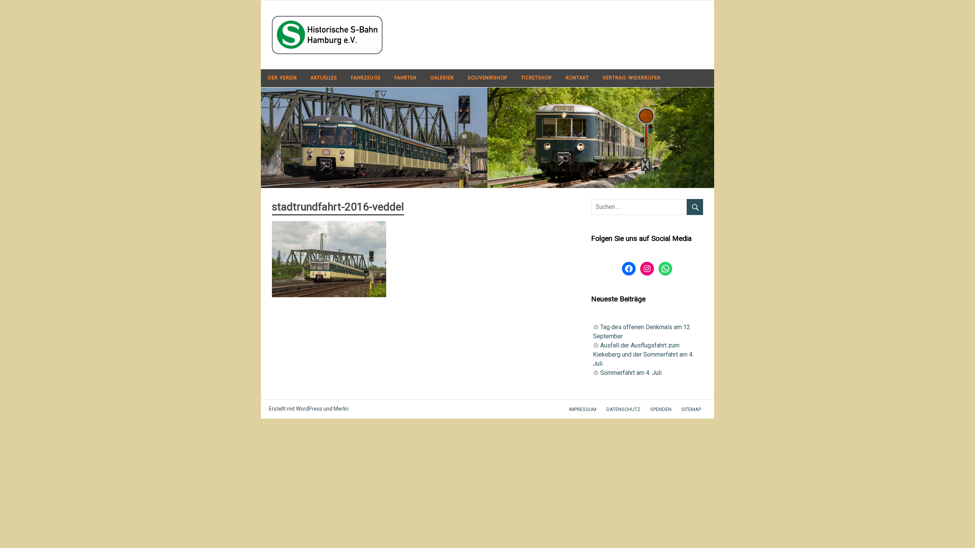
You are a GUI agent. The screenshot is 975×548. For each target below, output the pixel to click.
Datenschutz (623, 409)
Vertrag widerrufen (631, 77)
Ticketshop (536, 77)
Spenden (660, 409)
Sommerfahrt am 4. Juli (631, 372)
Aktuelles (323, 77)
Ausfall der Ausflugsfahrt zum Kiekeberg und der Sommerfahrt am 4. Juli (643, 354)
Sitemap (691, 409)
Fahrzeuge (365, 77)
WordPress (309, 409)
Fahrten (405, 77)
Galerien (442, 77)
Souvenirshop (487, 77)
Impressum (582, 409)
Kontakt (577, 77)
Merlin (341, 409)
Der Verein (282, 77)
